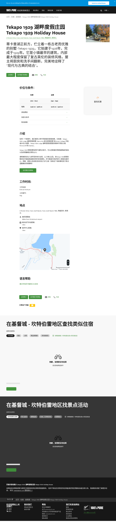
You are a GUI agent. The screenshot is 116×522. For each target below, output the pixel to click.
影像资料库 (69, 509)
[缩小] (68, 264)
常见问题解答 (46, 507)
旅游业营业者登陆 (72, 518)
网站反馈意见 (28, 507)
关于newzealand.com (48, 509)
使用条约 (45, 516)
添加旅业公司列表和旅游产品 (51, 511)
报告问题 (27, 509)
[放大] (68, 261)
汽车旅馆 (10, 335)
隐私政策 (45, 518)
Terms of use (54, 269)
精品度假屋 (34, 335)
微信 (10, 511)
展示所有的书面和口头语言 (29, 284)
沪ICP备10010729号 (89, 512)
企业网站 (69, 516)
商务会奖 (69, 514)
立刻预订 (11, 75)
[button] (36, 10)
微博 (10, 509)
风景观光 (58, 417)
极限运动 (33, 417)
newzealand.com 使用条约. (23, 490)
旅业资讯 (69, 511)
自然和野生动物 (12, 417)
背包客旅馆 (45, 335)
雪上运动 (24, 417)
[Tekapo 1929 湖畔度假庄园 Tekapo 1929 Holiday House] (98, 33)
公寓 (25, 335)
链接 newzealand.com (48, 514)
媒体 (67, 507)
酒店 (18, 335)
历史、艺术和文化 (45, 417)
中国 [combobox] (105, 10)
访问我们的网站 (22, 75)
